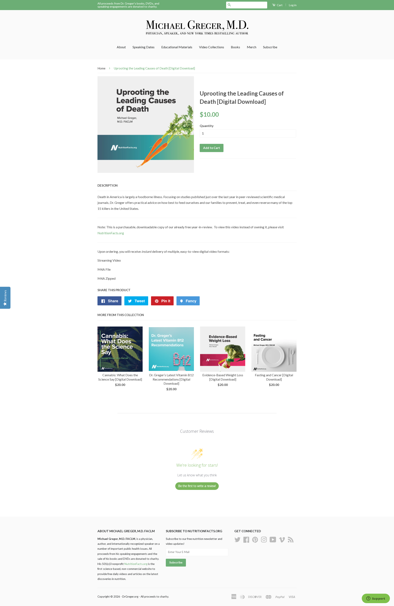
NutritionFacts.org (110, 233)
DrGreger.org (130, 596)
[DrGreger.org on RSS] (291, 539)
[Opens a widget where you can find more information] (376, 599)
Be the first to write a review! (197, 486)
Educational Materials (176, 47)
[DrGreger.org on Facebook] (246, 539)
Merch (251, 47)
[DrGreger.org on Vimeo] (282, 539)
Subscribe (270, 47)
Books (235, 47)
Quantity (207, 126)
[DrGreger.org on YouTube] (273, 539)
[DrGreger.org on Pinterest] (255, 539)
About (121, 47)
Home (101, 68)
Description (107, 185)
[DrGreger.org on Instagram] (264, 539)
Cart (279, 5)
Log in (293, 5)
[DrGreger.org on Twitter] (237, 539)
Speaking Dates (144, 47)
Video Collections (211, 47)
